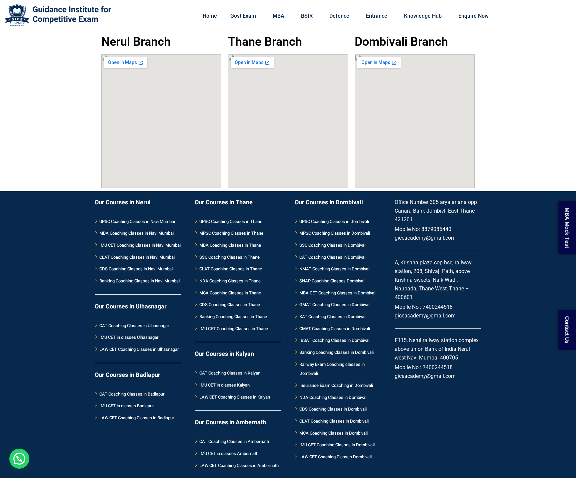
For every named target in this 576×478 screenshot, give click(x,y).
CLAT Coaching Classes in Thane (230, 269)
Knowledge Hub (423, 16)
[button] (19, 459)
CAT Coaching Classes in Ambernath (234, 441)
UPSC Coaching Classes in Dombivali (334, 221)
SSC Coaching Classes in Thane (229, 257)
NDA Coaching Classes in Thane (230, 281)
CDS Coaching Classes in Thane (229, 304)
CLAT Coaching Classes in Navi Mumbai (137, 257)
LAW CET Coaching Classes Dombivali (335, 457)
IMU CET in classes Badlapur (126, 406)
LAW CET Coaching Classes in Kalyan (234, 397)
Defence (339, 16)
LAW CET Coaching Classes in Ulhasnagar (139, 349)
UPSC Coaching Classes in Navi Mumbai (137, 221)
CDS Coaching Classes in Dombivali (333, 409)
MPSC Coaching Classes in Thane (231, 233)
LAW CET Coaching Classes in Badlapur (136, 418)
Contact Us (566, 329)
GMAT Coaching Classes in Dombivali (334, 304)
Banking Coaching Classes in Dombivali (336, 352)
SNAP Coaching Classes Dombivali (332, 281)
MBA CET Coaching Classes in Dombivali (337, 293)
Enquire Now (473, 16)
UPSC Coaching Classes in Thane (230, 221)
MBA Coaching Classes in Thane (230, 245)
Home (210, 16)
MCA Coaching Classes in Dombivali (333, 433)
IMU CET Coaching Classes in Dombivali (337, 445)
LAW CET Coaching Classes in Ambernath (239, 465)
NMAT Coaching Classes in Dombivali (334, 269)
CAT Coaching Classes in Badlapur (132, 394)
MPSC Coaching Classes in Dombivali (334, 233)
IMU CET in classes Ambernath (228, 453)
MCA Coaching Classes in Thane (230, 293)
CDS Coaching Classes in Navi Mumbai (136, 269)
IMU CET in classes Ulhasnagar (129, 337)
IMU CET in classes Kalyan (224, 385)
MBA (278, 16)
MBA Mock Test (566, 227)
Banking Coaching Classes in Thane (233, 316)
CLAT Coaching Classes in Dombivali (334, 421)
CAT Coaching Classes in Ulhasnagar (134, 325)
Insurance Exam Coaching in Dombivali (336, 385)
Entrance (376, 16)
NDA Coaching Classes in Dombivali (333, 397)
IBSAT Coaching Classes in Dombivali (334, 340)
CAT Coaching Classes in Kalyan (229, 373)
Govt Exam (243, 16)
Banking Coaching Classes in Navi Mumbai (139, 281)
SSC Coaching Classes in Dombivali (332, 245)
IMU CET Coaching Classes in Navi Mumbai (140, 245)
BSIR (307, 16)
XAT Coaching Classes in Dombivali (332, 316)
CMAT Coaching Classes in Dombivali (334, 328)
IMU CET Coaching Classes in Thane (233, 328)
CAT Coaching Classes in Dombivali (332, 257)
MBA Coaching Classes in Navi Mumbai (136, 233)
